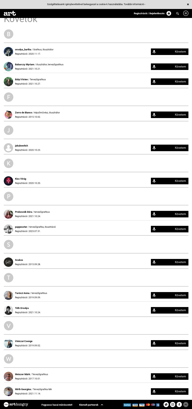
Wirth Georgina (23, 389)
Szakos (19, 260)
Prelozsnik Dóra (24, 211)
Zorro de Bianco (24, 112)
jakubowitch (21, 145)
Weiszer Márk (23, 374)
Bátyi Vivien (21, 79)
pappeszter (21, 226)
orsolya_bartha (23, 49)
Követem (180, 51)
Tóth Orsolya (22, 308)
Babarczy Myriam (25, 64)
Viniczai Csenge (23, 341)
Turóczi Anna (22, 293)
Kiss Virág (20, 178)
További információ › (134, 4)
